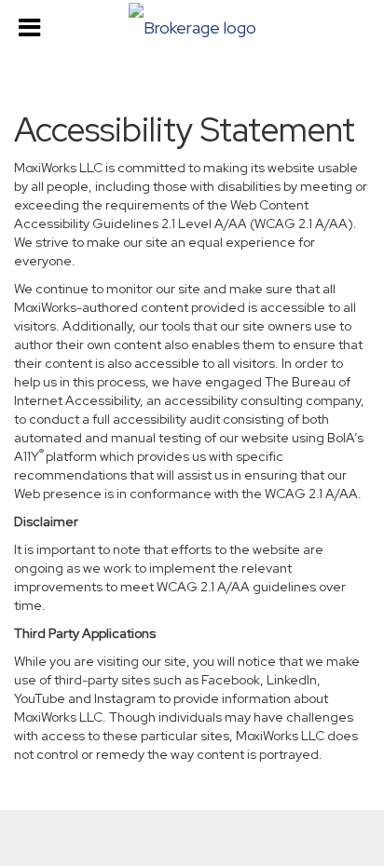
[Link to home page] (192, 26)
